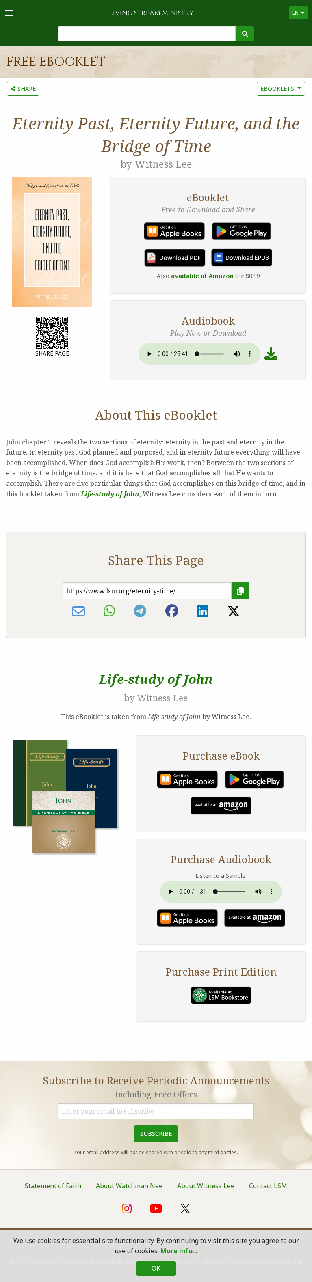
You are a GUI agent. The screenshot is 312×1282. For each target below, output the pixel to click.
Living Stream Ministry (151, 13)
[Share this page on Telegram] (140, 611)
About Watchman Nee (129, 1185)
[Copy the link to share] (240, 590)
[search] (245, 33)
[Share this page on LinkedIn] (202, 611)
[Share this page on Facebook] (171, 611)
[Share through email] (78, 611)
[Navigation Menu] (9, 13)
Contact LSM (268, 1185)
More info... (178, 1250)
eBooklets (277, 89)
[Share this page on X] (233, 611)
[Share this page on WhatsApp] (109, 611)
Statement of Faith (53, 1185)
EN (295, 12)
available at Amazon (202, 275)
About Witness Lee (205, 1185)
